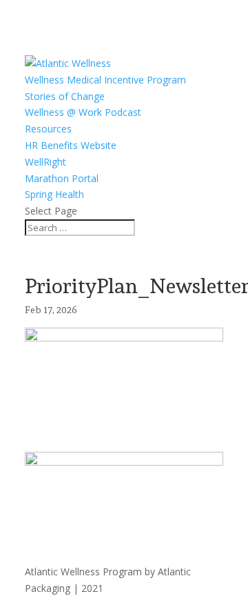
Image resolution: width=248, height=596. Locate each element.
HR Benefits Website (70, 145)
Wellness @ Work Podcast (83, 112)
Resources (48, 128)
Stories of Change (65, 96)
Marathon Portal (62, 178)
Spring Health (54, 194)
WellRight (45, 161)
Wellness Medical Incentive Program (105, 79)
